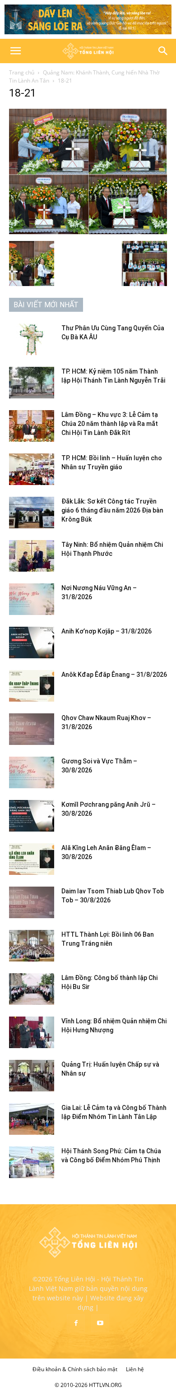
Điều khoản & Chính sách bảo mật (74, 1369)
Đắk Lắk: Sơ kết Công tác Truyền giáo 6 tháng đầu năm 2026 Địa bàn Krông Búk (112, 510)
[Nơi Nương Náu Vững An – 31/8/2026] (31, 599)
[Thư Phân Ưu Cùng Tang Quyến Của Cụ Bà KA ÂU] (31, 339)
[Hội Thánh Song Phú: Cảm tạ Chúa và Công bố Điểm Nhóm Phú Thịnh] (31, 1162)
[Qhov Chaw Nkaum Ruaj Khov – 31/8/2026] (31, 729)
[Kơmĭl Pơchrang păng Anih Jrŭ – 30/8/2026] (31, 816)
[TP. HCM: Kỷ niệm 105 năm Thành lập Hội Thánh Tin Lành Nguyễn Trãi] (31, 382)
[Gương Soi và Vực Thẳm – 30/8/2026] (31, 772)
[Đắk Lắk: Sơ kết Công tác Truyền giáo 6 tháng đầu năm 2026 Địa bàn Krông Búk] (31, 512)
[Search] (163, 51)
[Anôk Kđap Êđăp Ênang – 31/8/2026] (31, 686)
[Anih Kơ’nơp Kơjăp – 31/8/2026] (31, 642)
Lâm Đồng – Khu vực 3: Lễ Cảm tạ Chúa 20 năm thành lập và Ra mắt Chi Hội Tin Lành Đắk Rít (109, 423)
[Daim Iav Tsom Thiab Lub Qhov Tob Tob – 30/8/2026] (31, 902)
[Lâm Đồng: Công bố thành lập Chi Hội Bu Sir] (31, 989)
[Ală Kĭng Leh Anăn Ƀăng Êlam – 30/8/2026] (31, 859)
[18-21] (88, 232)
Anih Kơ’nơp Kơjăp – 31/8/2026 (106, 631)
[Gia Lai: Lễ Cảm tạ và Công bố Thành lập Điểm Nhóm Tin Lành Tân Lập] (31, 1119)
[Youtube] (100, 1323)
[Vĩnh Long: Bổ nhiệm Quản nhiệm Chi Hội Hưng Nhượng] (31, 1032)
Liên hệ (135, 1369)
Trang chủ (21, 72)
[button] (15, 51)
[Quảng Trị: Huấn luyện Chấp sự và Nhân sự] (31, 1075)
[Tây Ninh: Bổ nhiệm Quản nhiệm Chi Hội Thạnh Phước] (31, 556)
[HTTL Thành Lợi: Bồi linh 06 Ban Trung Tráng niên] (31, 945)
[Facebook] (76, 1323)
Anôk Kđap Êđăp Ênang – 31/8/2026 (114, 674)
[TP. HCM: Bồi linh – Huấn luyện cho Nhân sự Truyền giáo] (31, 469)
